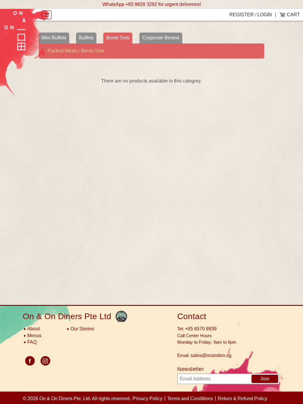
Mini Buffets (54, 37)
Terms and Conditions (190, 398)
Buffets (86, 37)
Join (264, 378)
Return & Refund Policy (242, 398)
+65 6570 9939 (201, 328)
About (33, 328)
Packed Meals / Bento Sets (76, 50)
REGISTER (241, 14)
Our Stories (82, 328)
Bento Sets (117, 37)
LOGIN (264, 14)
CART (293, 14)
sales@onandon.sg (211, 355)
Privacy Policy (147, 398)
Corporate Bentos (160, 37)
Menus (34, 335)
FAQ (32, 342)
